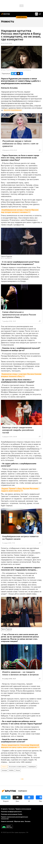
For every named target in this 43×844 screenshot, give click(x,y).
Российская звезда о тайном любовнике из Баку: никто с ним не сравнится (20, 143)
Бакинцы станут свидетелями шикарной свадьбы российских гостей (18, 430)
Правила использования (23, 809)
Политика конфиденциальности (11, 811)
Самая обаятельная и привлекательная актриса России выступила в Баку (19, 314)
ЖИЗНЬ (11, 770)
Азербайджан (32, 766)
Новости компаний (7, 821)
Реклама (27, 821)
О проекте (4, 809)
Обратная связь (19, 821)
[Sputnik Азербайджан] (6, 15)
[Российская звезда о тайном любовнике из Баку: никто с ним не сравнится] (21, 126)
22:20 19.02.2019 (6, 43)
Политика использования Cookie (11, 814)
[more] (40, 150)
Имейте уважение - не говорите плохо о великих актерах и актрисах (20, 673)
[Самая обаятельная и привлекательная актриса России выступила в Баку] (21, 297)
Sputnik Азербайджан (13, 110)
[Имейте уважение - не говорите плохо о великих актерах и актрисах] (21, 657)
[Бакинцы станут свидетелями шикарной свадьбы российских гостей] (21, 412)
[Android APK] (7, 827)
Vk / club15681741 (7, 258)
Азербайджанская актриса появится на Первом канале (20, 537)
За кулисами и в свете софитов (17, 766)
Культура (4, 770)
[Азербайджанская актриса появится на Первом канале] (21, 521)
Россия (18, 770)
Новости (4, 766)
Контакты (11, 809)
